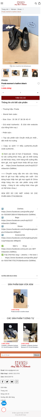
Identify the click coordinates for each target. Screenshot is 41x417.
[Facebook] (2, 381)
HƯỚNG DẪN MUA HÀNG (9, 276)
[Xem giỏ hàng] (39, 3)
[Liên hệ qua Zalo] (3, 403)
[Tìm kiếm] (36, 3)
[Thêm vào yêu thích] (39, 83)
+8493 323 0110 (14, 373)
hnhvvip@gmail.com (12, 370)
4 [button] (20, 62)
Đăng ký (36, 355)
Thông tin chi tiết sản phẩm (14, 102)
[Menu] (2, 3)
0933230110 (8, 377)
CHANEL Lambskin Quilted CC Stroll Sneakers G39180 (9, 346)
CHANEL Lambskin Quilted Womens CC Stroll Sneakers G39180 (30, 346)
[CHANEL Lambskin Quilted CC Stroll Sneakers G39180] (10, 332)
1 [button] (16, 62)
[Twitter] (7, 381)
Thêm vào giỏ (20, 98)
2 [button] (18, 62)
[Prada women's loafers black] (6, 73)
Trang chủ (4, 390)
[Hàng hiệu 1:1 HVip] (20, 3)
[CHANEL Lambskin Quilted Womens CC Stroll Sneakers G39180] (30, 332)
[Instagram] (16, 381)
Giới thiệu (4, 387)
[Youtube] (12, 381)
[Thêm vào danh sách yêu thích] (27, 306)
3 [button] (19, 62)
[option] (20, 40)
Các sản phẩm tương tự (20, 318)
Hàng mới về (5, 394)
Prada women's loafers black (20, 311)
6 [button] (22, 62)
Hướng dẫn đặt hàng (8, 397)
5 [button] (21, 62)
